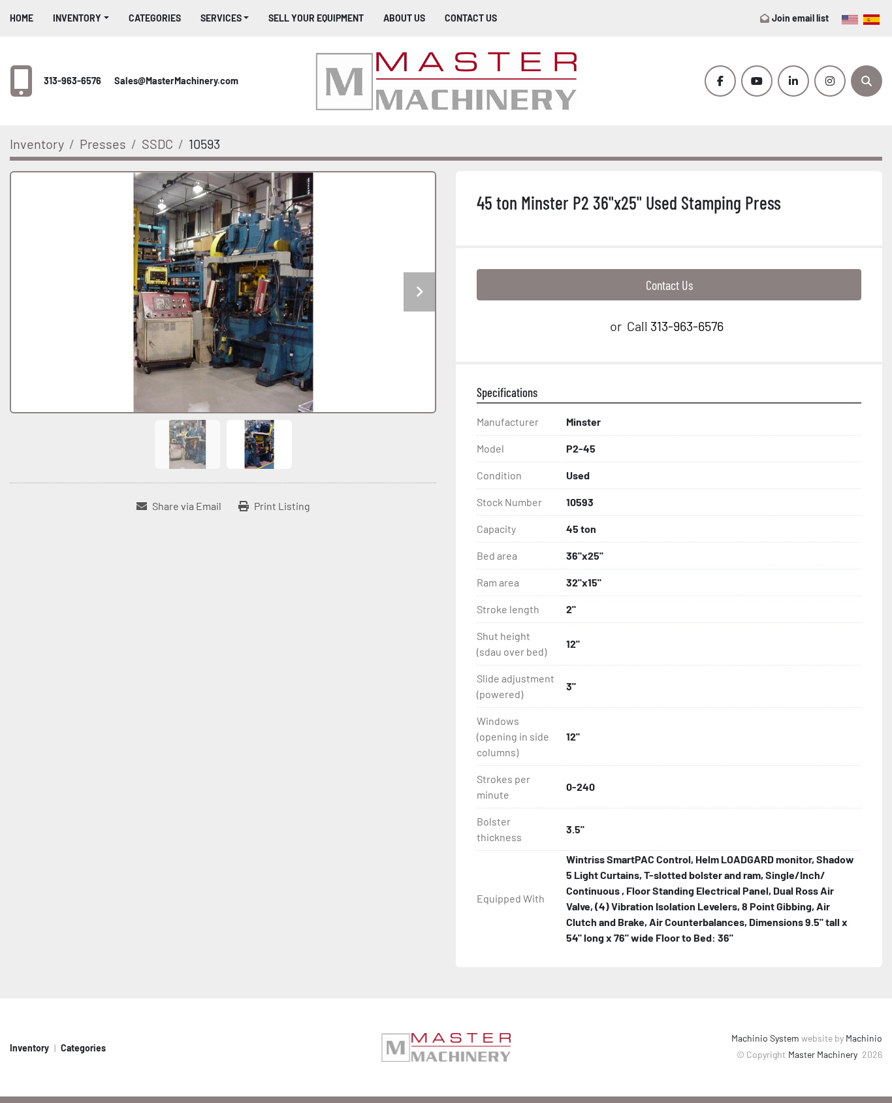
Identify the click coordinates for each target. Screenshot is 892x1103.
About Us (404, 18)
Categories (155, 18)
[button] (81, 18)
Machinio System (765, 1038)
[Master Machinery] (446, 1046)
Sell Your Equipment (316, 18)
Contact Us (471, 18)
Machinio (864, 1038)
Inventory (77, 18)
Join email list (800, 18)
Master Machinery (823, 1054)
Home (21, 18)
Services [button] (221, 18)
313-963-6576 (72, 80)
